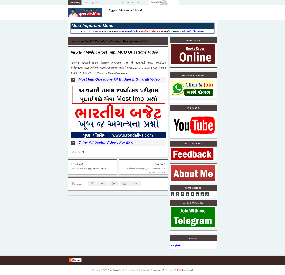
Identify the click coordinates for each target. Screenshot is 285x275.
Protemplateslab (157, 270)
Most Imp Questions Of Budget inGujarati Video (119, 79)
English (176, 245)
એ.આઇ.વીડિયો (129, 31)
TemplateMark (187, 270)
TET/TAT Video (90, 31)
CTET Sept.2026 (92, 2)
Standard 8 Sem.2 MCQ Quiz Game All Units (88, 168)
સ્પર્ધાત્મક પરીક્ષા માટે (150, 31)
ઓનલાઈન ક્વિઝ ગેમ (192, 31)
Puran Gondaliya (114, 270)
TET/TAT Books (110, 31)
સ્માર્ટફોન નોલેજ (171, 31)
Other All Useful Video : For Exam (107, 142)
